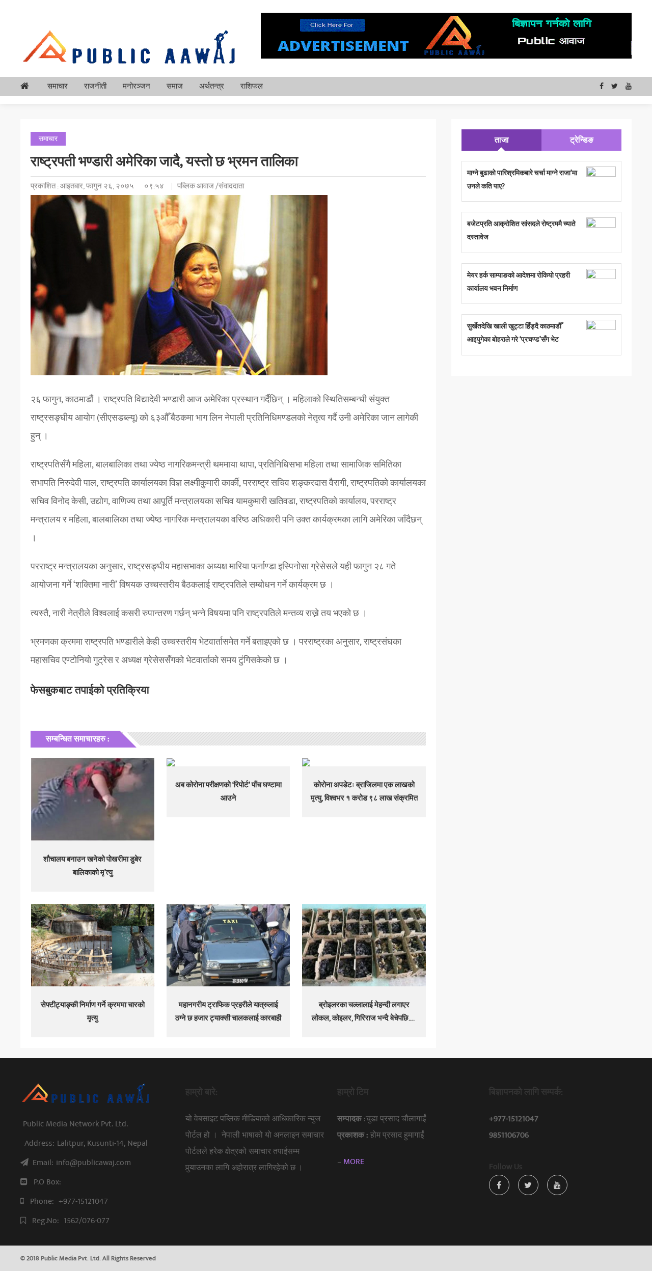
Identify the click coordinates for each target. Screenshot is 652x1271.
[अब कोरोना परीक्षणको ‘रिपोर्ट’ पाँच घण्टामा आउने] (228, 762)
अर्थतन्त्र (211, 86)
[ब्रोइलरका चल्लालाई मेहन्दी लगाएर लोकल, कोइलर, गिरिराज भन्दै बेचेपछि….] (363, 945)
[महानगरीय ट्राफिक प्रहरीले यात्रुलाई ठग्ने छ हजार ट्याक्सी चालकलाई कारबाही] (228, 945)
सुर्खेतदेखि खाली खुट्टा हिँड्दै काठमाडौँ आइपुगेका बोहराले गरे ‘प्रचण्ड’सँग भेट (514, 332)
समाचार (57, 86)
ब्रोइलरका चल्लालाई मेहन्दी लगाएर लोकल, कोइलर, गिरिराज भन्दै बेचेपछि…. (364, 1012)
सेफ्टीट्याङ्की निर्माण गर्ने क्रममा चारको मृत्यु (93, 1012)
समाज (175, 86)
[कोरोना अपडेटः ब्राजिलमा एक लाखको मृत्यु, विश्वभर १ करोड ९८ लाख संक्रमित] (363, 762)
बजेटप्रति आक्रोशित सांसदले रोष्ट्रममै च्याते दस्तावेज (521, 230)
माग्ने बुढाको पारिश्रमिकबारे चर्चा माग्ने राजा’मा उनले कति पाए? (522, 179)
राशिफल (251, 86)
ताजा (502, 140)
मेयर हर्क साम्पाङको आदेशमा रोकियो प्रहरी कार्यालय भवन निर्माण (518, 281)
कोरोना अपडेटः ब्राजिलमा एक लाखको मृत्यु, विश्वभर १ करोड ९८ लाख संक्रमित (364, 792)
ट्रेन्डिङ (581, 140)
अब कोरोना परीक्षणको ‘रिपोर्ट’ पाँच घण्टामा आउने (228, 792)
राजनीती (95, 86)
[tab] (501, 140)
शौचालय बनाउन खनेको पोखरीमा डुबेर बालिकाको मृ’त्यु (92, 866)
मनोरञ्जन (136, 86)
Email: (82, 1162)
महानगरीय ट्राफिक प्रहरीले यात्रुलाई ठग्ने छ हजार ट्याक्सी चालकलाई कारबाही (228, 1012)
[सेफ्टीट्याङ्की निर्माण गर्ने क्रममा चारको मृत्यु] (92, 945)
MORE (353, 1161)
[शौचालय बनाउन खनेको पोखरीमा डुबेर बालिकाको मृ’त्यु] (92, 799)
